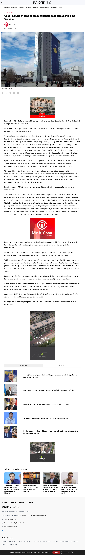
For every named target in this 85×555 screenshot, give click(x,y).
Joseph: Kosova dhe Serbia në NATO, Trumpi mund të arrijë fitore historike (30, 488)
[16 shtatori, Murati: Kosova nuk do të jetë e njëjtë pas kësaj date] (10, 418)
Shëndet (35, 7)
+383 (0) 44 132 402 (10, 520)
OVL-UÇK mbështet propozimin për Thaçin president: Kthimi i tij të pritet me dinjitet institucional (50, 376)
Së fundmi (6, 7)
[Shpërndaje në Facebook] (2, 93)
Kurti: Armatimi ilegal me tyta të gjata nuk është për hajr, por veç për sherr (49, 390)
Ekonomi (28, 7)
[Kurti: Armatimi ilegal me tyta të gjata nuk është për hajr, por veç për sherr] (10, 390)
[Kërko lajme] (83, 2)
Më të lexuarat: (23, 365)
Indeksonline (37, 541)
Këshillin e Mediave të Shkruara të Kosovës (34, 515)
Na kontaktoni (13, 511)
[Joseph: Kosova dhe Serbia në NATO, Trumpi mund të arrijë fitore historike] (31, 478)
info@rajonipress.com (10, 526)
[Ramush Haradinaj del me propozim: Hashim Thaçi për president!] (10, 404)
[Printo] (17, 93)
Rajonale (14, 7)
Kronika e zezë (44, 7)
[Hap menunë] (1, 2)
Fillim (6, 12)
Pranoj (56, 552)
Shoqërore (54, 7)
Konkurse (4, 502)
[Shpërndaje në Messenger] (10, 93)
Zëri (20, 541)
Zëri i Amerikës (28, 541)
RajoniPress (12, 24)
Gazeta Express (13, 541)
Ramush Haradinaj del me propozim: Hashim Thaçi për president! (46, 404)
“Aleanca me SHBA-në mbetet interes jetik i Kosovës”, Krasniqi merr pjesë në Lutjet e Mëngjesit (12, 489)
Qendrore (21, 7)
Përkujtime (30, 502)
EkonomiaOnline (64, 541)
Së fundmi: (61, 365)
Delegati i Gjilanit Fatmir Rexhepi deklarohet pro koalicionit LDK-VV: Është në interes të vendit (51, 488)
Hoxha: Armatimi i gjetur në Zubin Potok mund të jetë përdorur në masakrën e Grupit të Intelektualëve (50, 432)
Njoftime (13, 502)
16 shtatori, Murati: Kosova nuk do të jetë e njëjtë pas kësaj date (45, 418)
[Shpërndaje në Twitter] (6, 93)
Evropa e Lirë (47, 541)
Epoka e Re (5, 544)
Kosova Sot (74, 541)
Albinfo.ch (55, 541)
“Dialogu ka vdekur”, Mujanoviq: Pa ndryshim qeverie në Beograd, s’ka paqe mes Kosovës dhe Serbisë (69, 489)
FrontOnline (13, 544)
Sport (60, 7)
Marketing (22, 511)
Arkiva (28, 511)
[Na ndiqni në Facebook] (2, 530)
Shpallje (21, 502)
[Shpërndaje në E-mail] (14, 93)
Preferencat (66, 552)
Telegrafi (4, 541)
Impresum (5, 511)
